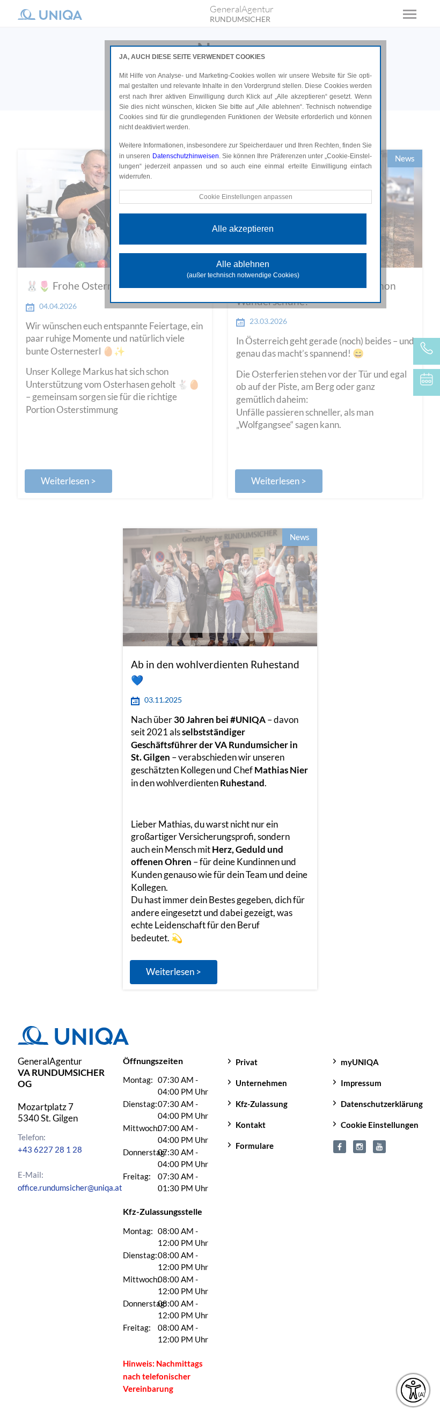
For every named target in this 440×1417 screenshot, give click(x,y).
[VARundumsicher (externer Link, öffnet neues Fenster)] (339, 1145)
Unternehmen (261, 1083)
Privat (247, 1062)
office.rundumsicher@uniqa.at (70, 1187)
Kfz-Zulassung (262, 1104)
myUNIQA (360, 1062)
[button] (173, 972)
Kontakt (251, 1125)
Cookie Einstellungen (380, 1125)
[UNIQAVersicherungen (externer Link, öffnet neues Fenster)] (379, 1145)
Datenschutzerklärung (382, 1104)
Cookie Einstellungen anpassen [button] (245, 197)
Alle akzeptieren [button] (243, 228)
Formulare (255, 1145)
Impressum (361, 1083)
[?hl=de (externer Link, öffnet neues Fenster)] (359, 1145)
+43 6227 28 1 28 (50, 1149)
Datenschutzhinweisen (185, 156)
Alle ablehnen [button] (243, 269)
